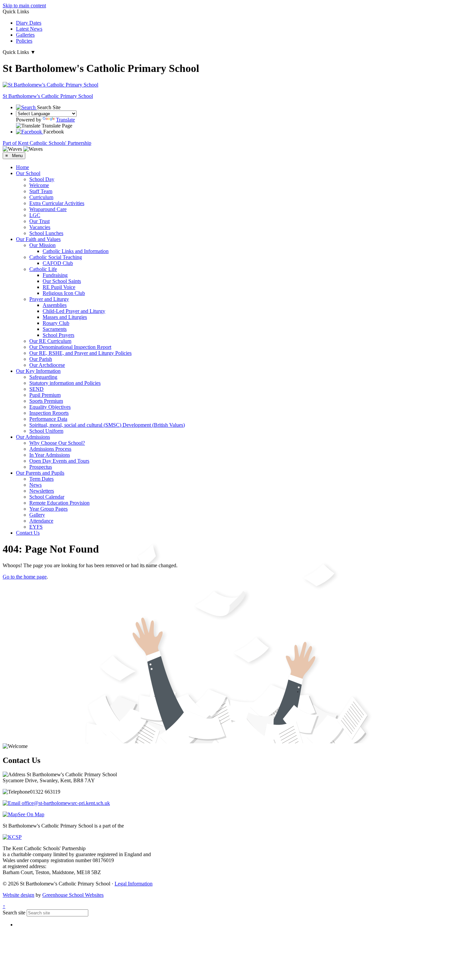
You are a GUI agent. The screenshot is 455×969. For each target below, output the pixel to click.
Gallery (37, 515)
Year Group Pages (48, 509)
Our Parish (40, 359)
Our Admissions (33, 437)
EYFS (36, 527)
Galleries (25, 35)
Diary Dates (28, 23)
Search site (14, 912)
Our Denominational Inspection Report (70, 347)
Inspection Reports (49, 413)
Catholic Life (43, 269)
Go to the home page (25, 577)
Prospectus (40, 467)
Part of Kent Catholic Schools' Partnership (47, 143)
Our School (28, 173)
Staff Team (40, 191)
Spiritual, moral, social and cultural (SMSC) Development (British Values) (107, 425)
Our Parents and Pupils (40, 473)
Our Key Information (38, 371)
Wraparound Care (48, 209)
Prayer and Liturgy (49, 299)
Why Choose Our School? (57, 443)
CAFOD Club (58, 263)
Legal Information (134, 883)
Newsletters (41, 491)
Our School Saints (62, 281)
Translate (65, 119)
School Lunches (46, 233)
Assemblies (55, 305)
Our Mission (42, 245)
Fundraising (55, 275)
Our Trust (39, 221)
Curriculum (41, 197)
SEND (36, 389)
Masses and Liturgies (65, 317)
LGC (34, 215)
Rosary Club (56, 323)
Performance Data (48, 419)
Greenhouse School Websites (73, 895)
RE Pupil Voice (59, 287)
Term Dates (41, 479)
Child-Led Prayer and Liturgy (74, 311)
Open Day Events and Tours (59, 461)
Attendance (41, 521)
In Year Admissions (49, 455)
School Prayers (58, 335)
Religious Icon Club (64, 293)
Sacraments (55, 329)
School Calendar (46, 497)
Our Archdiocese (47, 365)
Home (22, 167)
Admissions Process (50, 449)
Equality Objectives (50, 407)
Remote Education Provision (59, 503)
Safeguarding (43, 377)
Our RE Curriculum (50, 341)
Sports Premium (46, 401)
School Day (41, 179)
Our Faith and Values (38, 239)
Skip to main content (24, 5)
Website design (18, 895)
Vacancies (39, 227)
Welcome (39, 185)
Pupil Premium (45, 395)
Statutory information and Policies (65, 383)
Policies (24, 41)
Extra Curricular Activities (56, 203)
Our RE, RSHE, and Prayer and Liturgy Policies (80, 353)
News (35, 485)
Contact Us (28, 533)
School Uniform (46, 431)
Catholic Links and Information (76, 251)
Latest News (29, 29)
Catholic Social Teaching (55, 257)
